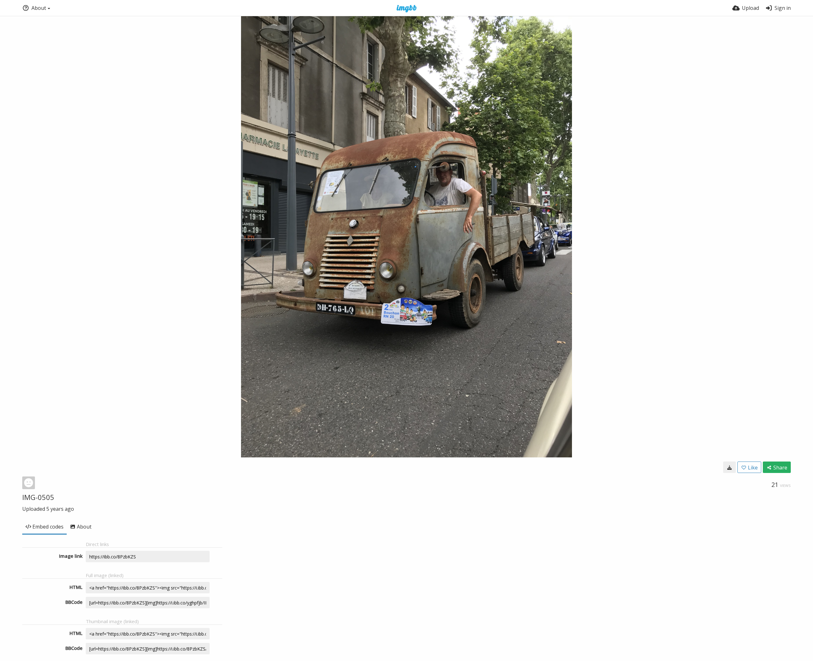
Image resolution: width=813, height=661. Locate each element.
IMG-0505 (38, 497)
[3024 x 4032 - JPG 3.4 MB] (729, 467)
